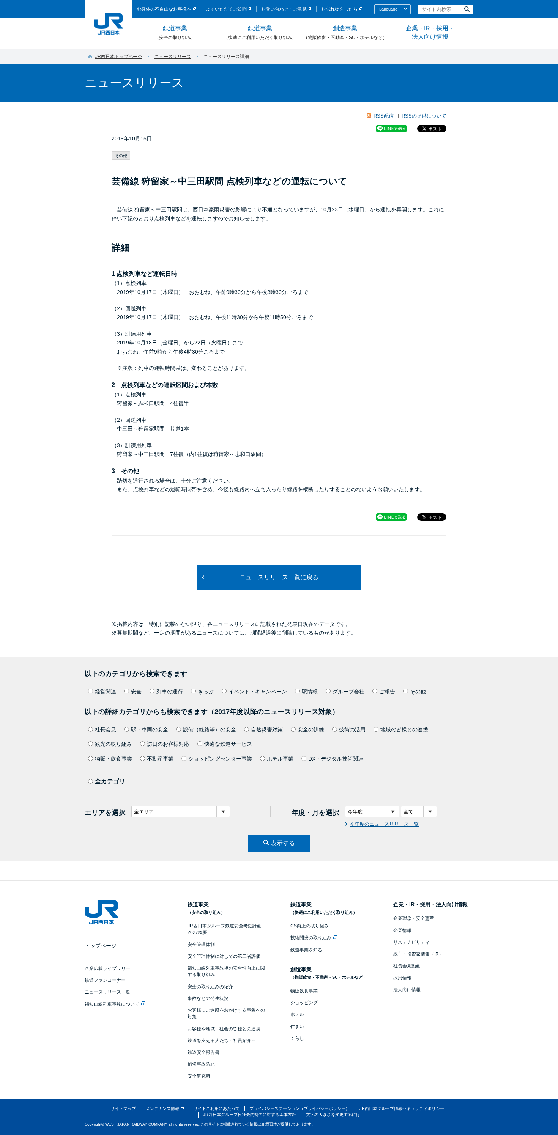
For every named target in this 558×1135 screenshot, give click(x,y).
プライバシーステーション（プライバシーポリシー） (299, 1108)
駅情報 (310, 692)
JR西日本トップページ (118, 56)
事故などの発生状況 (208, 998)
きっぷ (206, 692)
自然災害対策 (267, 729)
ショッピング (304, 1002)
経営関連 (105, 692)
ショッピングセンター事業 (220, 759)
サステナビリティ (411, 942)
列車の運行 (169, 692)
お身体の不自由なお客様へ (164, 9)
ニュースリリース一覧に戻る (279, 577)
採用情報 (402, 978)
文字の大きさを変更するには (333, 1114)
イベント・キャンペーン (258, 692)
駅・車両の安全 (149, 729)
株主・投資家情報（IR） (418, 954)
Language (388, 9)
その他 (418, 692)
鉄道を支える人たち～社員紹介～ (222, 1040)
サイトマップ (123, 1108)
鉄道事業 (174, 32)
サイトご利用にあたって (217, 1108)
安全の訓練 (311, 729)
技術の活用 (352, 729)
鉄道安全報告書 (203, 1052)
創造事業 (345, 32)
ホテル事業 (280, 759)
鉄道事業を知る (306, 950)
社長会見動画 (407, 966)
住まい (297, 1026)
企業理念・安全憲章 (413, 918)
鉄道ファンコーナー (105, 980)
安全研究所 (199, 1076)
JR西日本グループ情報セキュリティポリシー (401, 1108)
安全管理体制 (201, 944)
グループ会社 (348, 692)
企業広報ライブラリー (107, 968)
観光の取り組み (113, 744)
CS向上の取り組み (309, 926)
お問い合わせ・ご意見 (284, 9)
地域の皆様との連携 (404, 729)
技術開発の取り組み (310, 937)
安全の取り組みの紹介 (210, 986)
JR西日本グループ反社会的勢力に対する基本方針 (249, 1114)
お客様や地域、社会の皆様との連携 (224, 1029)
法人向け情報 (407, 989)
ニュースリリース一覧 (107, 992)
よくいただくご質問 (226, 9)
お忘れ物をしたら (339, 9)
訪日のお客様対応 (168, 744)
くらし (297, 1038)
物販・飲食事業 (113, 759)
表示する (283, 843)
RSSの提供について (424, 116)
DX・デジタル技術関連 (335, 759)
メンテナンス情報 (162, 1108)
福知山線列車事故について (112, 1004)
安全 (136, 692)
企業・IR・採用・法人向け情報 (430, 32)
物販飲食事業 (304, 991)
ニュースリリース (172, 56)
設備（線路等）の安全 (209, 729)
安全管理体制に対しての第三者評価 (224, 956)
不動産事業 (160, 759)
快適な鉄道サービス (228, 744)
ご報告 (387, 692)
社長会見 (105, 729)
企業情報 (402, 930)
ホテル (297, 1014)
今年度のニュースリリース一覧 (384, 824)
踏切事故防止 (201, 1064)
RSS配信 (384, 116)
